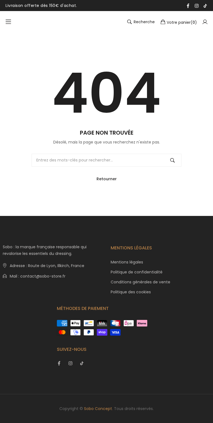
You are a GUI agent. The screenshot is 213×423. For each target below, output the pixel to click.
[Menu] (8, 22)
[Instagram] (196, 5)
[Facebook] (188, 5)
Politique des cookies (131, 292)
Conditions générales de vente (140, 282)
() (182, 22)
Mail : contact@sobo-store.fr (37, 276)
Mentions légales (127, 262)
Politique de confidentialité (137, 272)
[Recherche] (172, 160)
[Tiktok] (205, 5)
